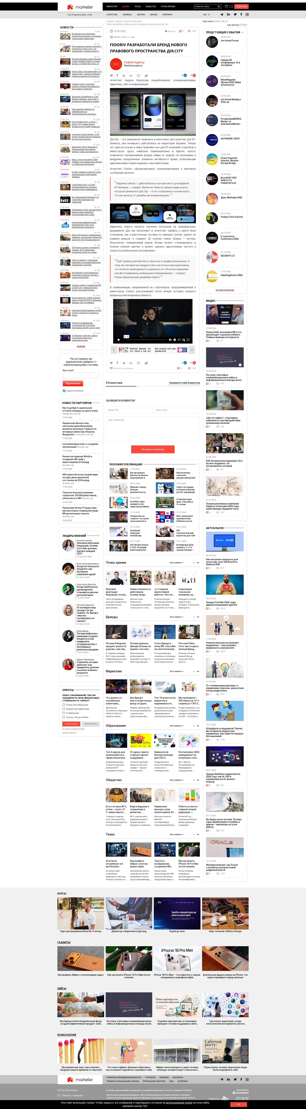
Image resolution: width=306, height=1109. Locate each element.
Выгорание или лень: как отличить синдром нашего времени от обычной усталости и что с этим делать (81, 1068)
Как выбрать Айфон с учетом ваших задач (81, 975)
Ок (238, 1104)
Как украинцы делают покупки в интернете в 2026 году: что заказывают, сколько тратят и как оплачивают (86, 49)
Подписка (241, 6)
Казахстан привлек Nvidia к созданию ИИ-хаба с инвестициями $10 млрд (77, 459)
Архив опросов (69, 733)
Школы (153, 15)
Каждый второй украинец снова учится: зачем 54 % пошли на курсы (86, 312)
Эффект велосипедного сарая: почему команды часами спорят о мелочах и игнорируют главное (177, 1068)
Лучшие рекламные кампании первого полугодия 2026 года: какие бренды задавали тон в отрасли (222, 507)
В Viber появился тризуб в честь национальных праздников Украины (86, 174)
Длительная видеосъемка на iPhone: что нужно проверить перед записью (225, 976)
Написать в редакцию (123, 368)
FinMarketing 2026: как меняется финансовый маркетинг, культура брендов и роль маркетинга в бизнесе (87, 212)
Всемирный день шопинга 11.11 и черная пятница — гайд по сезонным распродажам (185, 550)
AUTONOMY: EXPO (230, 138)
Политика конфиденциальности (124, 1077)
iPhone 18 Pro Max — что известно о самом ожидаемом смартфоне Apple (177, 976)
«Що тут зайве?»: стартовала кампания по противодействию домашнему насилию (86, 262)
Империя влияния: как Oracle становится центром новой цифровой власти (222, 867)
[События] (231, 7)
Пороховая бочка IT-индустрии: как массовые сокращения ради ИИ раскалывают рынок (80, 511)
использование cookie (179, 1102)
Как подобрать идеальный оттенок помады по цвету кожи (80, 409)
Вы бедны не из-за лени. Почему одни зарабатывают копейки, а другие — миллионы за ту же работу (223, 823)
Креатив (171, 31)
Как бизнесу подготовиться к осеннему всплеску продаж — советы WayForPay (85, 275)
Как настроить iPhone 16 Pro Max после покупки (128, 976)
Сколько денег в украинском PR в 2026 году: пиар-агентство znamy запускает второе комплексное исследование (86, 287)
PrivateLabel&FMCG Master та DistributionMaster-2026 (231, 123)
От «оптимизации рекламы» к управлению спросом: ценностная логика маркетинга (225, 688)
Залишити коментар (153, 449)
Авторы (141, 15)
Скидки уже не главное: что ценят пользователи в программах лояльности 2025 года (139, 522)
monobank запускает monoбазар (135, 533)
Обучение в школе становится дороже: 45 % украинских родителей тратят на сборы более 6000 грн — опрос (86, 250)
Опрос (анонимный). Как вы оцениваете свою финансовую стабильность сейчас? (80, 698)
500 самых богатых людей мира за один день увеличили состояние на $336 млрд (80, 477)
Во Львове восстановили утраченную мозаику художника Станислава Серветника (86, 36)
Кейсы (61, 988)
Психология (66, 1035)
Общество (151, 6)
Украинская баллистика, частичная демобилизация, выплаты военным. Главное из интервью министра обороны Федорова (79, 429)
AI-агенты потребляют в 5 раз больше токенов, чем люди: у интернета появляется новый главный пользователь (85, 99)
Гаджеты (63, 942)
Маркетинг (112, 6)
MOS (171, 1081)
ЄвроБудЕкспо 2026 (232, 275)
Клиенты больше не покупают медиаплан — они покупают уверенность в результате (222, 645)
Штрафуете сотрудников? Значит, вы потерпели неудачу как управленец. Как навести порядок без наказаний (224, 732)
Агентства (112, 15)
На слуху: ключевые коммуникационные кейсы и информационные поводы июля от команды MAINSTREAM (223, 379)
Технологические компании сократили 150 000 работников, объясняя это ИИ (79, 495)
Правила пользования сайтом (123, 1081)
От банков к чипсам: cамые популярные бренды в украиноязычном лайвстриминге (84, 338)
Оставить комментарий (73, 729)
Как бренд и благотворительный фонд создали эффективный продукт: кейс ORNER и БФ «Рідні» (81, 1022)
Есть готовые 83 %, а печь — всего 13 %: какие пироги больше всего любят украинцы (86, 124)
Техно (138, 6)
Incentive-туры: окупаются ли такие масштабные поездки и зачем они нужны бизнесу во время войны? (139, 507)
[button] (198, 563)
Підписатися (73, 383)
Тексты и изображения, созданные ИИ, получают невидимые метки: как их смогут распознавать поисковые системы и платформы (87, 325)
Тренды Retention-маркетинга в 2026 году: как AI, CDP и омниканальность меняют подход (223, 778)
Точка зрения (168, 6)
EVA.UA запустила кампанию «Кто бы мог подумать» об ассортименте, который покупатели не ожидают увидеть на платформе (224, 466)
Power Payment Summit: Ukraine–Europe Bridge (230, 160)
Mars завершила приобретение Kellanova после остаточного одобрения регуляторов (184, 522)
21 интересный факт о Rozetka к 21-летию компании (184, 503)
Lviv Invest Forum (230, 40)
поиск (218, 6)
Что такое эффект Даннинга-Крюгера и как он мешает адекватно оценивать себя (129, 1068)
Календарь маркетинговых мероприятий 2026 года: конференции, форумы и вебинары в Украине (84, 225)
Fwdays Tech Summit (232, 217)
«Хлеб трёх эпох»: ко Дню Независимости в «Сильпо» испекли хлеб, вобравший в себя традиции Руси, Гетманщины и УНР (84, 187)
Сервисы (127, 15)
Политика (183, 1081)
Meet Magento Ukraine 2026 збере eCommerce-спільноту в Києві (231, 83)
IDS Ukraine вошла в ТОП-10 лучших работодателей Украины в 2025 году (139, 550)
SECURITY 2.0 (228, 255)
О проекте (150, 1077)
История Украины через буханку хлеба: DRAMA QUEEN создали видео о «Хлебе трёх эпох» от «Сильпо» (86, 61)
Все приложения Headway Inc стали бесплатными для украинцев (85, 199)
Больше (81, 346)
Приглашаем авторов (154, 1081)
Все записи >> (176, 563)
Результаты (90, 724)
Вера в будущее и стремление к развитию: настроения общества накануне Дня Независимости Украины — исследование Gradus (87, 237)
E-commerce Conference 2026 (230, 237)
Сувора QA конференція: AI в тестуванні (230, 62)
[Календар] (226, 6)
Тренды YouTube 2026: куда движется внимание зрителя (221, 603)
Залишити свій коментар (184, 383)
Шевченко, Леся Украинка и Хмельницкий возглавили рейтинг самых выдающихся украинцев (85, 149)
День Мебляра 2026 (231, 197)
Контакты (178, 1077)
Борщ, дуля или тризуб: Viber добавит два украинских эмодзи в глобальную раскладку (87, 161)
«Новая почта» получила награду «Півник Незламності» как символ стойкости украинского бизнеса (86, 86)
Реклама (164, 1077)
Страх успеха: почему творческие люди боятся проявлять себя (225, 1068)
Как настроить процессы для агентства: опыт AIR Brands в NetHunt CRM (222, 562)
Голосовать (71, 724)
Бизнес (126, 6)
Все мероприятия (225, 290)
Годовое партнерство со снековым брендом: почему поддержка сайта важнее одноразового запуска (177, 1022)
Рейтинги (167, 15)
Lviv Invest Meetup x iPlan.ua (231, 100)
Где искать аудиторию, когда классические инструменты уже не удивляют (225, 1022)
